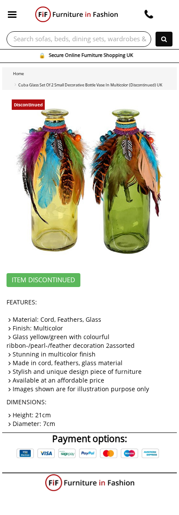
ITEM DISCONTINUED (43, 280)
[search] (164, 39)
